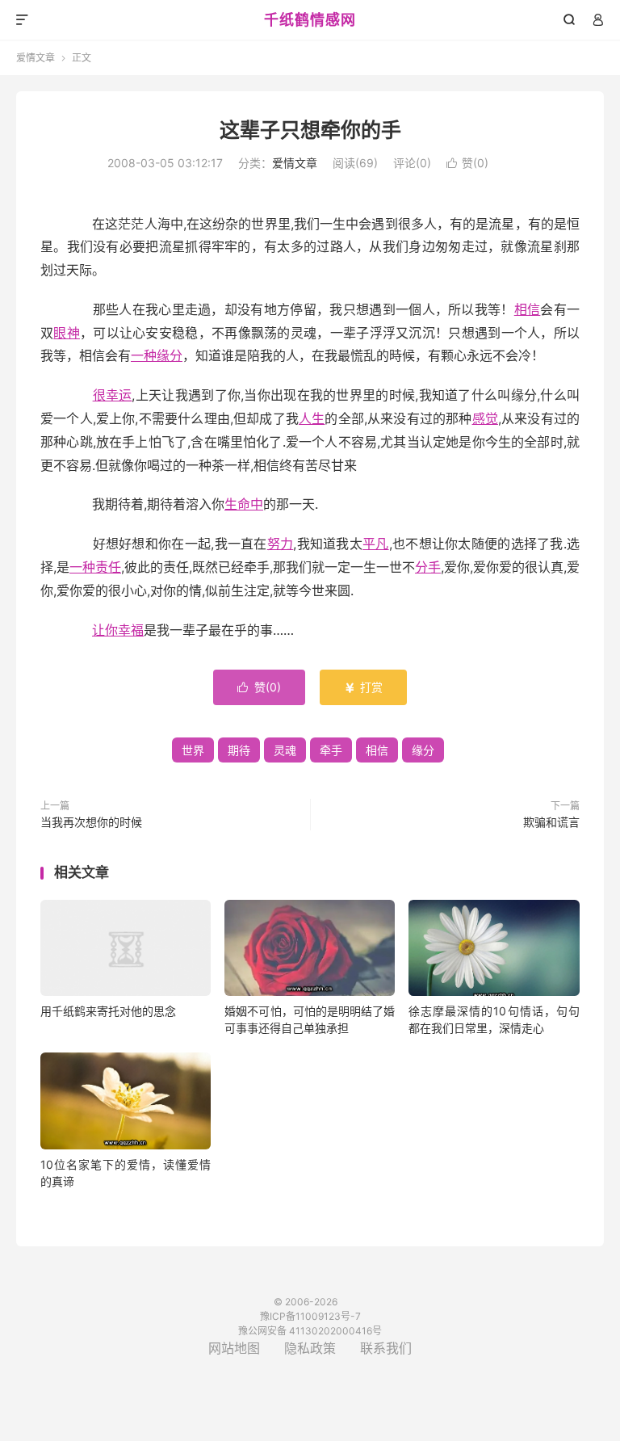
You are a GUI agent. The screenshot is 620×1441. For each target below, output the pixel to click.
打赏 (363, 687)
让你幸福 (118, 630)
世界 (193, 750)
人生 (312, 418)
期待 (239, 750)
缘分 (423, 750)
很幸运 (112, 395)
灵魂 (285, 750)
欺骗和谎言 (551, 822)
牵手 (331, 750)
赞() (467, 163)
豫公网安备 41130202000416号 (310, 1331)
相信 (527, 309)
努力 (280, 544)
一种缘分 (156, 355)
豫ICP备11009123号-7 (310, 1316)
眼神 (66, 333)
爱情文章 (35, 58)
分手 (428, 567)
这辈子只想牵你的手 (310, 130)
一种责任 (95, 567)
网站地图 (234, 1348)
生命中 (243, 504)
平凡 (375, 544)
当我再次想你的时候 (91, 822)
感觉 (485, 418)
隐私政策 (310, 1348)
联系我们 (386, 1348)
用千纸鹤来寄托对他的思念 (108, 1011)
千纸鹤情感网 (310, 19)
